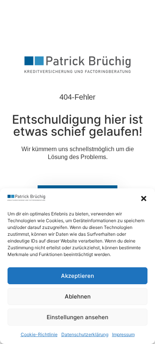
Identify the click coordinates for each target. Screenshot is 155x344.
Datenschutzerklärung (84, 334)
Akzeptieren (77, 275)
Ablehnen (78, 296)
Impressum (123, 334)
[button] (143, 198)
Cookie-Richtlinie (39, 334)
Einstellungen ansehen (77, 317)
